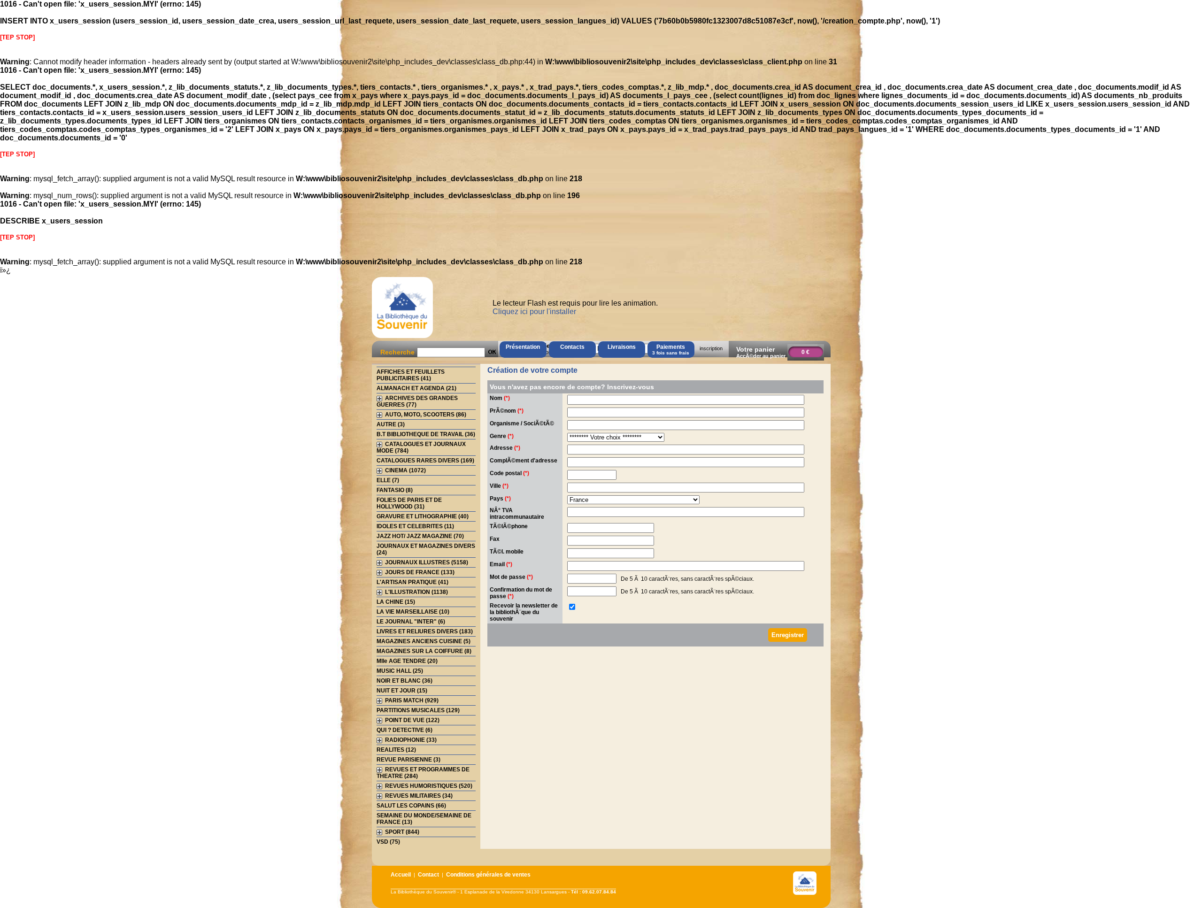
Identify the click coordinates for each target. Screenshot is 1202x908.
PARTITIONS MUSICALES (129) (418, 710)
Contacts (572, 347)
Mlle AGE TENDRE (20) (407, 661)
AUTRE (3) (391, 424)
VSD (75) (388, 842)
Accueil (401, 874)
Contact (428, 874)
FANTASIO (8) (395, 490)
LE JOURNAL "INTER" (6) (411, 621)
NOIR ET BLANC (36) (404, 680)
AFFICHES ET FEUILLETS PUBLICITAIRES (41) (411, 375)
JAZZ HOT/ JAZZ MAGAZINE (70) (420, 536)
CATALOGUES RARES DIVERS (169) (425, 460)
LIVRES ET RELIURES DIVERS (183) (425, 631)
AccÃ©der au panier (761, 356)
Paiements (670, 349)
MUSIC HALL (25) (400, 671)
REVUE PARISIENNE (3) (408, 759)
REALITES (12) (396, 749)
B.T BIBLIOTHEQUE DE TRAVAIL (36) (426, 434)
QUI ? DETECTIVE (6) (404, 730)
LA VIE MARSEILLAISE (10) (413, 611)
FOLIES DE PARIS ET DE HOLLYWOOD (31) (409, 503)
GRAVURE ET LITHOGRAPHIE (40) (423, 516)
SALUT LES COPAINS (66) (411, 805)
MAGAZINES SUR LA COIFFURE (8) (424, 651)
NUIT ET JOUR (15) (402, 690)
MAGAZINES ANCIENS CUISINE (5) (423, 641)
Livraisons (622, 347)
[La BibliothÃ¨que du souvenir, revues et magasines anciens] (402, 338)
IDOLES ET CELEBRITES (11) (415, 526)
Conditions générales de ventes (488, 874)
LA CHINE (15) (396, 602)
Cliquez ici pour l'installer (534, 311)
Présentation (523, 347)
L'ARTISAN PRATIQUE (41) (412, 582)
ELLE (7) (388, 480)
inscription (711, 348)
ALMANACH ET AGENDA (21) (416, 388)
